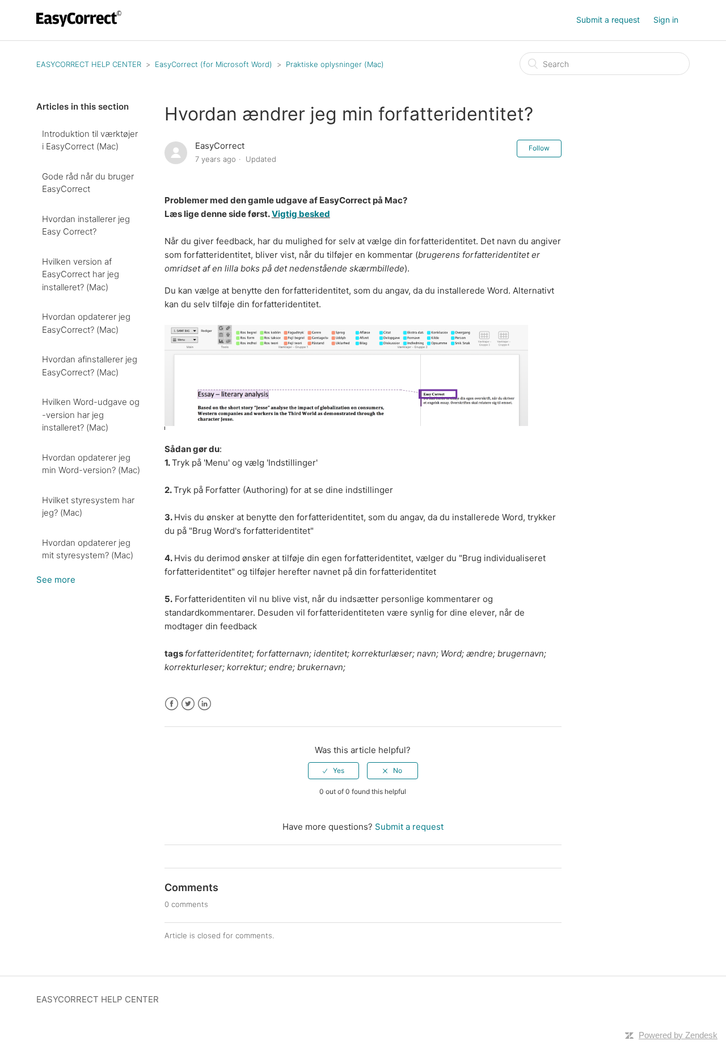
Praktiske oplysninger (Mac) (335, 64)
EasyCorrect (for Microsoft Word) (213, 64)
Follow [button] (539, 148)
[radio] (333, 770)
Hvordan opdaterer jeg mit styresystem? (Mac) (87, 549)
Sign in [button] (665, 19)
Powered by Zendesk (678, 1035)
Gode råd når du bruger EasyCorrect (88, 183)
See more (55, 579)
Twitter (188, 704)
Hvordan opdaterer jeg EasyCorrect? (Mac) (86, 323)
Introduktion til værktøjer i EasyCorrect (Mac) (90, 140)
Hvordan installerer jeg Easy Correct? (86, 225)
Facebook (171, 704)
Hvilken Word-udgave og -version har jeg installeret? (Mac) (91, 414)
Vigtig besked (301, 213)
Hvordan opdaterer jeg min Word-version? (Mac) (91, 464)
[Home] (80, 25)
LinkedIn (204, 704)
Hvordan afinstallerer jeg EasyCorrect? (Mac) (89, 366)
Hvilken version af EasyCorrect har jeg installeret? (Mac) (80, 274)
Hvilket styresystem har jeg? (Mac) (88, 507)
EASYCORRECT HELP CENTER (88, 64)
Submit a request (608, 19)
